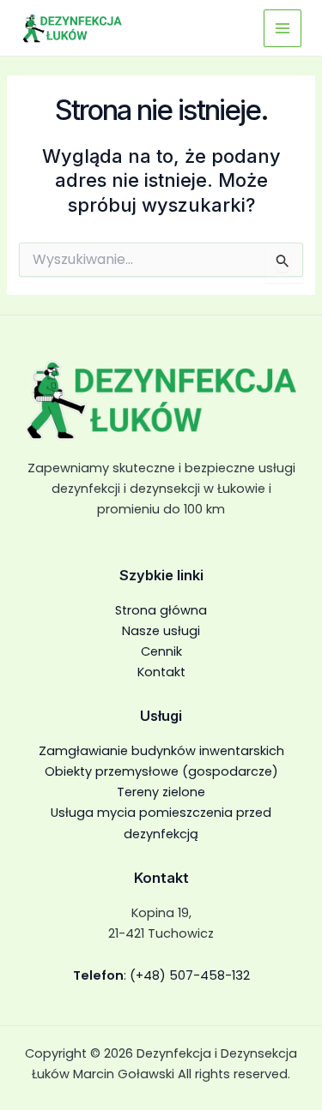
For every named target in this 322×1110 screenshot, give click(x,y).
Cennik (161, 651)
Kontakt (161, 672)
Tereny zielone (161, 792)
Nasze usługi (161, 630)
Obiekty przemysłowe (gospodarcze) (161, 771)
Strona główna (161, 610)
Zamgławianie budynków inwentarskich (161, 750)
